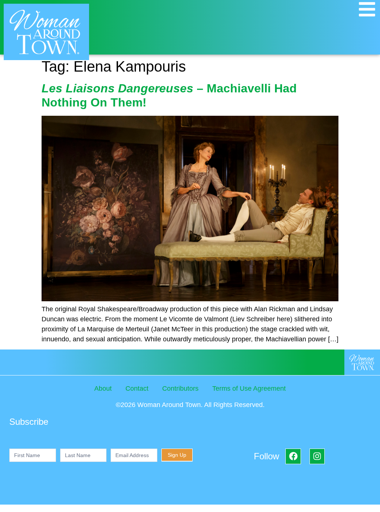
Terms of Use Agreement (249, 388)
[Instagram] (317, 456)
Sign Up (177, 455)
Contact (136, 388)
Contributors (180, 388)
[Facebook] (293, 456)
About (103, 388)
